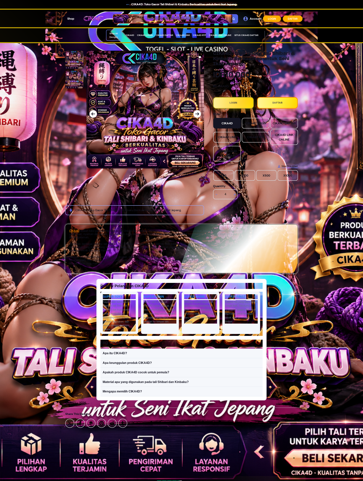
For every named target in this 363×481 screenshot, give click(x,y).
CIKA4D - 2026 (75, 402)
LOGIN (272, 18)
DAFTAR (293, 18)
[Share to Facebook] (80, 423)
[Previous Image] (93, 114)
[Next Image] (197, 114)
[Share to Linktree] (90, 423)
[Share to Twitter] (69, 423)
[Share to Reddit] (112, 423)
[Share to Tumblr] (122, 423)
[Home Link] (94, 19)
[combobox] (171, 19)
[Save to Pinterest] (101, 423)
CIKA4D (74, 230)
